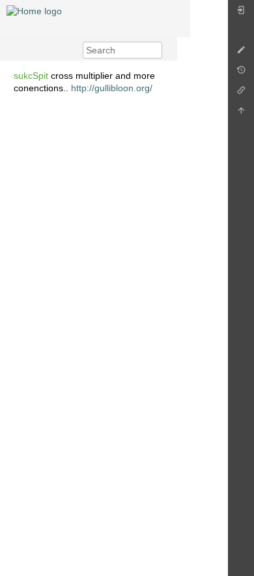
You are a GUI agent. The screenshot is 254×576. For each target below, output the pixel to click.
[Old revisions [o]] (241, 73)
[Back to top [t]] (241, 114)
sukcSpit (31, 75)
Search (155, 50)
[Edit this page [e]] (241, 53)
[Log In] (241, 13)
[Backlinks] (241, 93)
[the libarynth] (34, 10)
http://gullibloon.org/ (111, 88)
